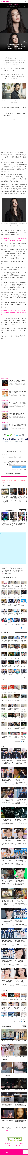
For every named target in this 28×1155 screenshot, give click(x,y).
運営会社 (6, 1130)
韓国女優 (15, 480)
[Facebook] (14, 435)
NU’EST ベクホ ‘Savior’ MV (20, 1089)
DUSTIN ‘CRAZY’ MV (6, 1089)
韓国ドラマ (25, 41)
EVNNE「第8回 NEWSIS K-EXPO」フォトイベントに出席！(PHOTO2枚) (20, 762)
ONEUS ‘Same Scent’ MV (20, 1073)
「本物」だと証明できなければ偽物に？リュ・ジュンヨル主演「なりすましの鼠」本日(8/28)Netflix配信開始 (7, 822)
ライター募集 (7, 1145)
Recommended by (20, 677)
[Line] (8, 435)
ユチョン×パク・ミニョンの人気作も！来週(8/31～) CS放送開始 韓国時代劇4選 (7, 801)
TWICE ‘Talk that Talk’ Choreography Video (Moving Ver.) (6, 1058)
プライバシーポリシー (20, 1145)
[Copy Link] (23, 435)
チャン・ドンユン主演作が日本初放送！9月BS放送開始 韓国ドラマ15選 (7, 882)
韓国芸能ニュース (5, 480)
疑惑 (9, 482)
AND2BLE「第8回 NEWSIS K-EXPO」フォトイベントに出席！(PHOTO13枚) (7, 762)
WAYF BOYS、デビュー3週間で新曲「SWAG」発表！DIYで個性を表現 (20, 821)
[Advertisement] (14, 135)
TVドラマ (20, 480)
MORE (24, 1026)
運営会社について (7, 1143)
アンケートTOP (22, 510)
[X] (5, 435)
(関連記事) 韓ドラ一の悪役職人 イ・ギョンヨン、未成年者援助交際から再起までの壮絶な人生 (13, 312)
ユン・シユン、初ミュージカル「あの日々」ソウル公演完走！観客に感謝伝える (20, 902)
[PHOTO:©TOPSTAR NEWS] (7, 753)
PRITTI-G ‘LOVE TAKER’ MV (7, 1120)
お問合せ (21, 1143)
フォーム (19, 1128)
